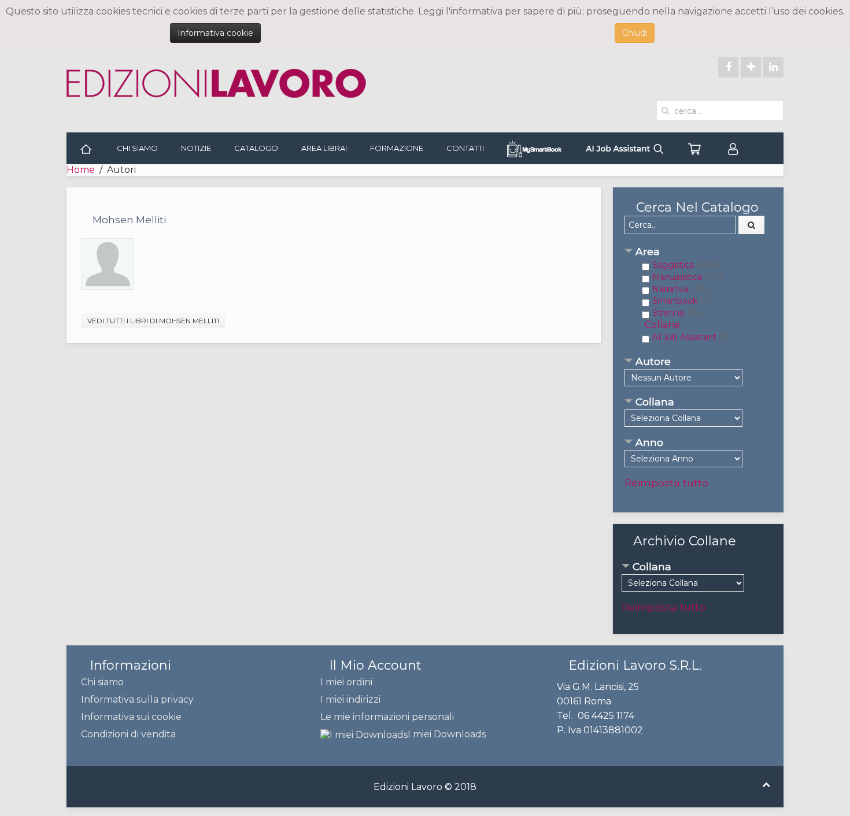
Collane (662, 324)
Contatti (465, 148)
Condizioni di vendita (128, 734)
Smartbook (674, 301)
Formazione (396, 148)
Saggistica (673, 265)
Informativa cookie (215, 33)
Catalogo (256, 148)
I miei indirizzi (350, 699)
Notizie (196, 148)
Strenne (668, 313)
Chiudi (634, 33)
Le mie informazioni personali (387, 716)
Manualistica (677, 277)
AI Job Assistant (684, 337)
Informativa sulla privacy (137, 699)
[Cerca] (751, 225)
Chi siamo (137, 148)
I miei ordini (346, 682)
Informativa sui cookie (131, 716)
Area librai (324, 148)
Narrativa (670, 289)
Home (80, 169)
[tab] (698, 252)
